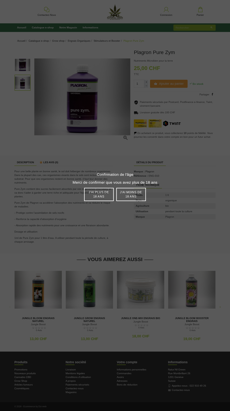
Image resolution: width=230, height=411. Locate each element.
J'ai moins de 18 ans (131, 194)
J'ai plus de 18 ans (99, 194)
